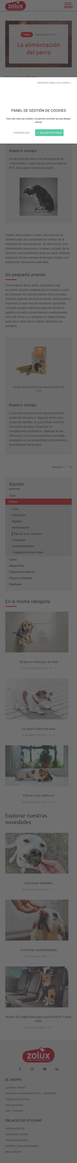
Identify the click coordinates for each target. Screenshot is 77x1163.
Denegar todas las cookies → (55, 82)
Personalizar (22, 132)
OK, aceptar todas (51, 132)
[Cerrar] (38, 581)
